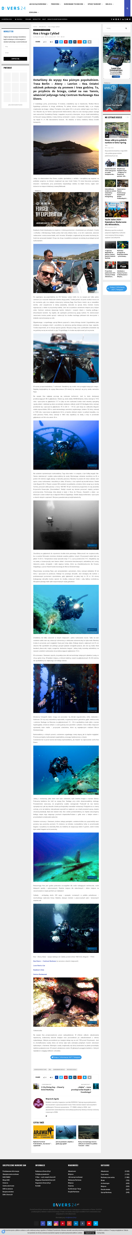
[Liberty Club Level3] (117, 111)
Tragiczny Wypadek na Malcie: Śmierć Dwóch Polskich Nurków (110, 254)
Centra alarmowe (8, 1186)
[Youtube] (89, 1223)
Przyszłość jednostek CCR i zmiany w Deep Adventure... (110, 274)
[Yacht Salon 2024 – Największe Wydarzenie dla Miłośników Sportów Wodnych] (116, 209)
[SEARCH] (126, 28)
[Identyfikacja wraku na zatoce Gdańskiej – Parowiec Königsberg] (110, 183)
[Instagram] (56, 1223)
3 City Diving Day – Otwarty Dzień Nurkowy (52, 1088)
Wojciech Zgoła (39, 37)
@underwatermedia (15, 105)
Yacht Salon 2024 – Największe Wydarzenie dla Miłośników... (115, 222)
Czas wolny (104, 1174)
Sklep (44, 19)
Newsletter (37, 19)
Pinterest (8, 67)
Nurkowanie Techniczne (73, 4)
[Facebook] (43, 1223)
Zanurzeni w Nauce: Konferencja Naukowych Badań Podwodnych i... (122, 194)
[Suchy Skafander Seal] (66, 226)
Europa (42, 29)
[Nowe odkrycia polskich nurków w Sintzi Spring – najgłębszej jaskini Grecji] (116, 130)
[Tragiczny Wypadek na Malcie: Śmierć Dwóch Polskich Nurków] (110, 245)
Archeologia (105, 1183)
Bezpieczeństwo (8, 1192)
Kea (50, 1069)
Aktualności (36, 29)
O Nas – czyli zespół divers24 (45, 1177)
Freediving (55, 4)
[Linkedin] (76, 1223)
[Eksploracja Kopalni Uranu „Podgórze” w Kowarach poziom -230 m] (122, 163)
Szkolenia (33, 12)
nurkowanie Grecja (59, 1069)
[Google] (69, 1223)
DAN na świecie (8, 1189)
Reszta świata (105, 1189)
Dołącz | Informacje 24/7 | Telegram (67, 1057)
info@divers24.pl (70, 1217)
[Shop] (109, 19)
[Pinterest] (62, 1223)
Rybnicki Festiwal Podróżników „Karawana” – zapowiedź (42, 1144)
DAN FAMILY (6, 1177)
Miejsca (109, 4)
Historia (5, 1183)
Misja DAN (6, 1180)
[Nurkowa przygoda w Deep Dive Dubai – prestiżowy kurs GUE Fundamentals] (122, 245)
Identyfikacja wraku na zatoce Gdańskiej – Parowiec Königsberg (110, 193)
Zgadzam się (89, 1233)
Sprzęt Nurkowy (94, 4)
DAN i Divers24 (7, 1194)
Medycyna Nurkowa (74, 1180)
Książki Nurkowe (73, 1192)
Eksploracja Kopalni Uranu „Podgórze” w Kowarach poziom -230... (122, 172)
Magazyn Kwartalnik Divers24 (57, 19)
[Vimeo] (95, 1223)
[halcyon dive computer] (117, 79)
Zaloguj (19, 19)
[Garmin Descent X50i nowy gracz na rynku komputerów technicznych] (110, 163)
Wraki (103, 1180)
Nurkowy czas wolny (108, 1177)
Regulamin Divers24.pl (43, 1183)
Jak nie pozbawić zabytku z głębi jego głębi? (65, 1143)
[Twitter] (49, 1223)
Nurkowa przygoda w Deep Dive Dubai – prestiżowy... (122, 253)
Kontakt (37, 1186)
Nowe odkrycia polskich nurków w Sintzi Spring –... (116, 142)
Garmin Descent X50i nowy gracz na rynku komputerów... (110, 172)
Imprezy (71, 1186)
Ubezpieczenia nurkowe (11, 1174)
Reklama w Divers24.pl (43, 1171)
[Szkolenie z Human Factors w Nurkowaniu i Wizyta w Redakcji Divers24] (122, 265)
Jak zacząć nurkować (37, 4)
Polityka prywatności (42, 1174)
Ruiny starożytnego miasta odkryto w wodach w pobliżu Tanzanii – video (87, 1144)
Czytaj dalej (100, 1233)
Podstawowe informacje (11, 1171)
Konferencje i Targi (74, 1189)
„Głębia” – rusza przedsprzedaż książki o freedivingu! (81, 1090)
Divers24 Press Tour (40, 1069)
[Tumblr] (82, 1223)
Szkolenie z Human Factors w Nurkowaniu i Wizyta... (122, 274)
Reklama (28, 19)
